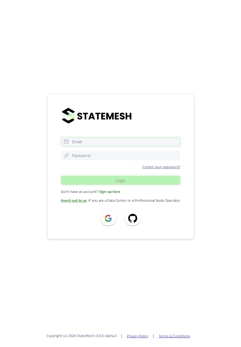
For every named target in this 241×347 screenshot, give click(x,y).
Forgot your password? (161, 167)
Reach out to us (74, 200)
